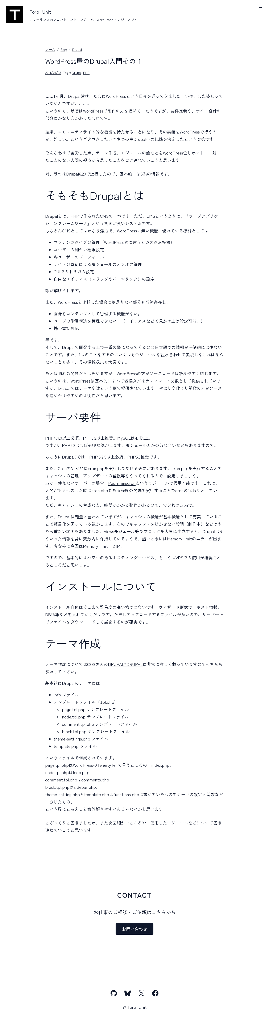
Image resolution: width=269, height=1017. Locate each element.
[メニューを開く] (260, 8)
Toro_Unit (40, 11)
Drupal (77, 49)
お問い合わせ (134, 929)
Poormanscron (122, 483)
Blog (64, 49)
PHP (86, 72)
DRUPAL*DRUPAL (125, 664)
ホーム (50, 49)
